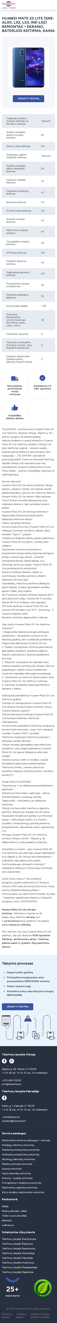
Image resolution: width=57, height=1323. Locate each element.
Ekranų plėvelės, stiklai (14, 1211)
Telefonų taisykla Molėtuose (18, 1262)
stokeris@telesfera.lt (14, 1120)
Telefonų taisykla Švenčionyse (19, 1239)
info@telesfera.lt (11, 1084)
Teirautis (46, 120)
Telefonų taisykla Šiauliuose (17, 1243)
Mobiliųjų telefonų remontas (18, 1145)
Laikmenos (8, 1225)
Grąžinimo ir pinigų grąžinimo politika (40, 1315)
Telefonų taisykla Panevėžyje (18, 1253)
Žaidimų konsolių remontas (17, 1163)
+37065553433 (11, 1117)
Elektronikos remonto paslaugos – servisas (26, 1140)
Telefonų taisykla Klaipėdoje (17, 1272)
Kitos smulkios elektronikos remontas (23, 1192)
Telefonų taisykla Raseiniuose (18, 1248)
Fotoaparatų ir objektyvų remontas (21, 1182)
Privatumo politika (7, 1315)
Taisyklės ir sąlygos (21, 1315)
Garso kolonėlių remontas (16, 1173)
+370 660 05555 (11, 1080)
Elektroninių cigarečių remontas (20, 1187)
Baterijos (7, 1220)
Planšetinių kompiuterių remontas (21, 1149)
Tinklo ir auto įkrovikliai (14, 1215)
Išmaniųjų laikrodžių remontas (18, 1159)
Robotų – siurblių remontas (17, 1178)
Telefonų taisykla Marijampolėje (19, 1267)
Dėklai (5, 1206)
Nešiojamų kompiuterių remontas (20, 1154)
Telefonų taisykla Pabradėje (17, 1257)
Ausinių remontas (12, 1168)
